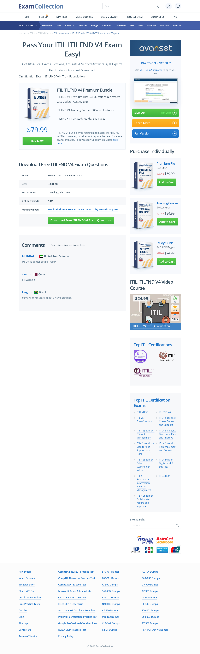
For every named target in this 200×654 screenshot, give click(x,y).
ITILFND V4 (43, 33)
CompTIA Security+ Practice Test (76, 571)
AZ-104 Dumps (150, 571)
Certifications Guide (30, 597)
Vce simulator (109, 16)
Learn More (142, 123)
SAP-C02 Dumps (111, 591)
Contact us (157, 16)
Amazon (83, 25)
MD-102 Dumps (110, 616)
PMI (132, 25)
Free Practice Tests (29, 604)
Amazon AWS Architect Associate (76, 610)
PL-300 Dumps (150, 604)
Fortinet (106, 25)
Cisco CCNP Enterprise (70, 604)
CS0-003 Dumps (150, 616)
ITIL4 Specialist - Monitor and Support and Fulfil (145, 449)
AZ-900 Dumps (110, 610)
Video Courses (84, 16)
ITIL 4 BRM (164, 476)
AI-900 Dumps (110, 584)
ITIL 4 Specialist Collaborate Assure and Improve (145, 501)
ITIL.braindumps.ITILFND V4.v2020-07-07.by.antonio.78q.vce (83, 209)
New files (61, 16)
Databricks (120, 25)
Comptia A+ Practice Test (72, 584)
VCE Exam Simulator (151, 70)
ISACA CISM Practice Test (72, 629)
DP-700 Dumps (150, 584)
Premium (43, 16)
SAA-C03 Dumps (151, 578)
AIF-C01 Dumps (110, 597)
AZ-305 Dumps (150, 591)
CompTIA (70, 25)
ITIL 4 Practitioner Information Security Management (144, 483)
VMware (151, 25)
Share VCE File (26, 591)
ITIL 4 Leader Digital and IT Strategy (166, 463)
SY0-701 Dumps (110, 571)
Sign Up (139, 113)
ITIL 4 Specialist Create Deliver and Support (167, 421)
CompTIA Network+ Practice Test (76, 578)
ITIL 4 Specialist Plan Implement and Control (167, 447)
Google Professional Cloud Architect (78, 623)
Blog (21, 616)
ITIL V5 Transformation (145, 419)
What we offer (27, 584)
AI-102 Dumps (149, 597)
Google (95, 25)
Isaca (140, 25)
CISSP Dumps (109, 629)
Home (26, 16)
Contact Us (25, 629)
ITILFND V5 (142, 412)
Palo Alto (164, 25)
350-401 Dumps (150, 610)
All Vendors (25, 571)
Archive (23, 610)
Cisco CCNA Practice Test (72, 597)
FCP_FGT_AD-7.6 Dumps (155, 629)
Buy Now (37, 141)
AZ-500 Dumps (150, 623)
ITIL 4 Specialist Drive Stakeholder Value (145, 465)
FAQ (175, 16)
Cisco (58, 25)
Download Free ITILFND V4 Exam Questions (81, 220)
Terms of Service (28, 636)
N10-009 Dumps (111, 604)
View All (177, 25)
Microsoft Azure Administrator (75, 591)
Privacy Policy (66, 636)
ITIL (31, 33)
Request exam (135, 16)
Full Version (142, 133)
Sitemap (23, 623)
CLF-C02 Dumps (111, 623)
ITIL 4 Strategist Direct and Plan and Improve (167, 434)
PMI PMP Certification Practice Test (77, 616)
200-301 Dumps (110, 578)
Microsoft (47, 25)
